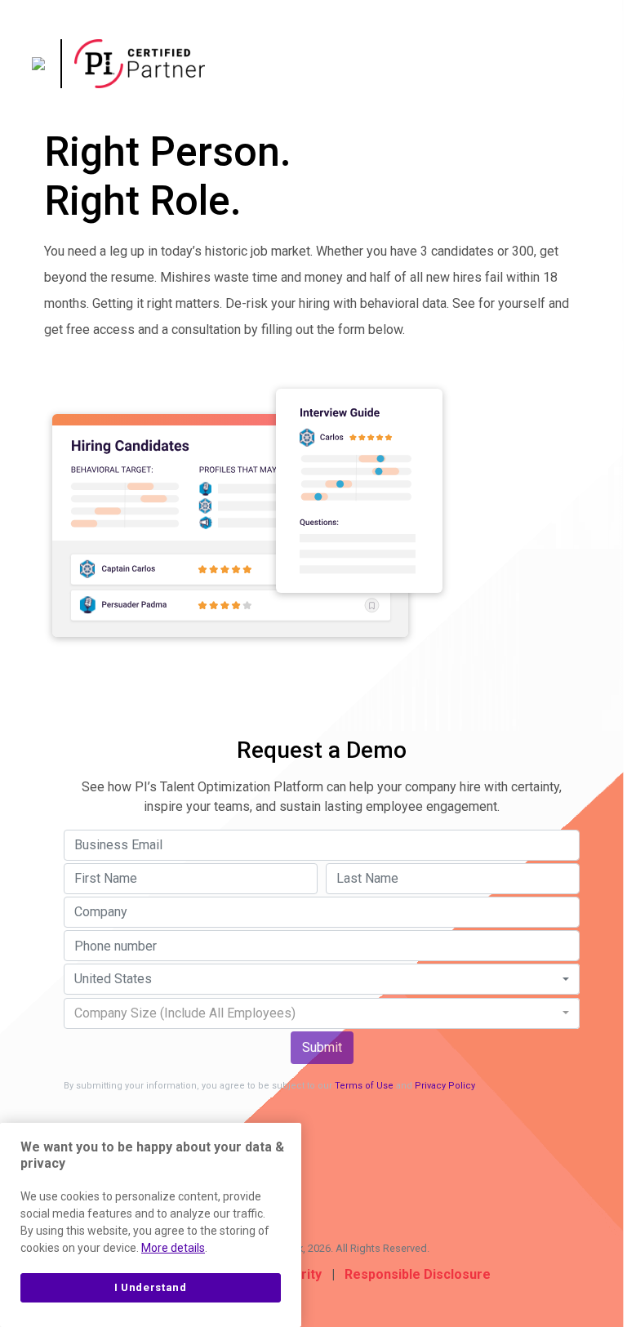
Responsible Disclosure (418, 1274)
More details (173, 1247)
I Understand (150, 1287)
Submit (322, 1047)
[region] (150, 1225)
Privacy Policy (444, 1085)
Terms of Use (364, 1085)
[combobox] (322, 979)
